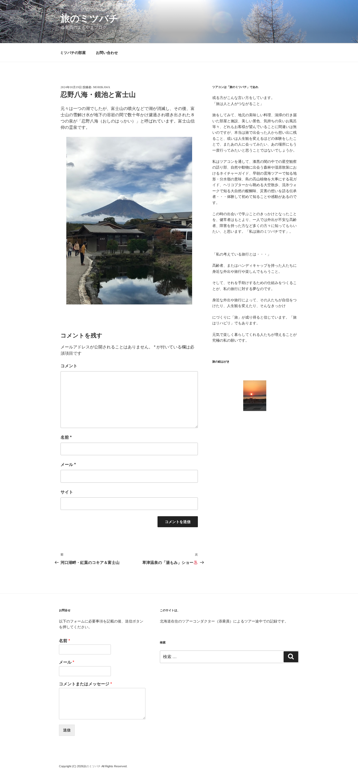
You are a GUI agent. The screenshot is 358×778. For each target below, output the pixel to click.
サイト (67, 492)
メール (68, 464)
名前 (66, 437)
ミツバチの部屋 (73, 53)
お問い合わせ (107, 53)
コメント (69, 366)
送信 (66, 730)
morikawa (101, 87)
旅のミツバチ (89, 18)
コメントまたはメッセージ (85, 684)
